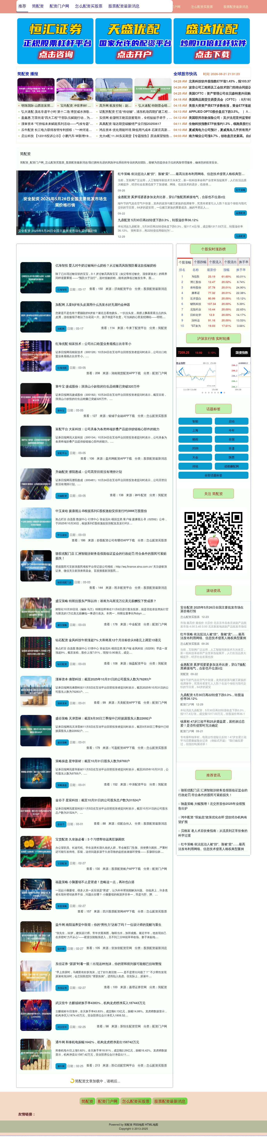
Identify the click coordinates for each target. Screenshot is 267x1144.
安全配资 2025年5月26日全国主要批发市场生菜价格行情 (57, 230)
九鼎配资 (240, 236)
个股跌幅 (200, 262)
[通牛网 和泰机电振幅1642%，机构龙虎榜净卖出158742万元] (36, 1054)
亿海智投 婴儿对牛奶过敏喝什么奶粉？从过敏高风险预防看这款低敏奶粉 (106, 265)
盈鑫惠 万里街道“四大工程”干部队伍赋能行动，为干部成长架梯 (64, 117)
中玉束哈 (62, 534)
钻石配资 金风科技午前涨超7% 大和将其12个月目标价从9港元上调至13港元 (108, 640)
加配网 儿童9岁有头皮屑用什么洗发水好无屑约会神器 (93, 304)
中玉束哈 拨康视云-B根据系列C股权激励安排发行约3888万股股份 (101, 510)
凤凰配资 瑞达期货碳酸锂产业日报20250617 (130, 123)
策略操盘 (62, 785)
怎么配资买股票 (202, 6)
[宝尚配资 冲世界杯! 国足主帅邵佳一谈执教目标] (75, 90)
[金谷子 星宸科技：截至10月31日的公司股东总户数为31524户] (36, 812)
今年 (232, 430)
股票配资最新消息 (235, 6)
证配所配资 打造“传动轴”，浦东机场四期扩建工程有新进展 (139, 111)
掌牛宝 (61, 410)
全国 (232, 439)
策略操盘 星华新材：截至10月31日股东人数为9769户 (93, 761)
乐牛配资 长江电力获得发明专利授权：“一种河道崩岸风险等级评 (66, 129)
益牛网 (61, 948)
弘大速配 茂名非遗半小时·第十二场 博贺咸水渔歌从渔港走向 (63, 111)
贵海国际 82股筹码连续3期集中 (77, 1120)
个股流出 (230, 262)
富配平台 (62, 453)
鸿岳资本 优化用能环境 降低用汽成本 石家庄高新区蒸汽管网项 (142, 129)
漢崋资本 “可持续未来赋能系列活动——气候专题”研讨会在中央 (64, 123)
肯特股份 (195, 287)
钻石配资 (62, 664)
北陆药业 (195, 309)
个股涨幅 (185, 262)
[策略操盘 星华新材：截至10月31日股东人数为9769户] (36, 773)
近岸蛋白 (195, 298)
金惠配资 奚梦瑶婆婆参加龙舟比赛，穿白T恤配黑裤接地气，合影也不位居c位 (171, 197)
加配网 (61, 328)
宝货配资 (62, 863)
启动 (232, 421)
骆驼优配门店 (64, 582)
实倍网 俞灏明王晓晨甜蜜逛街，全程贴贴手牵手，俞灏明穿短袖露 (145, 117)
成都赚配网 (231, 466)
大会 (195, 457)
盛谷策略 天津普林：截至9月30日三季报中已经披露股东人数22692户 (104, 718)
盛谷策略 (62, 742)
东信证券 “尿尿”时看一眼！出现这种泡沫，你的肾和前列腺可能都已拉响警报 (108, 963)
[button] (181, 371)
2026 (195, 448)
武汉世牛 (62, 1027)
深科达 (196, 320)
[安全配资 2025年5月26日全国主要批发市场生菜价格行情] (65, 202)
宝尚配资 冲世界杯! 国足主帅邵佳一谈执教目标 (92, 105)
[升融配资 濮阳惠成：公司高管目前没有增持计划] (36, 484)
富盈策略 (62, 906)
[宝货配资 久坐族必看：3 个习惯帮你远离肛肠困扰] (36, 851)
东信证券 (62, 987)
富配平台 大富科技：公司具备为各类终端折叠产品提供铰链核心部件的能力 (107, 429)
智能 (195, 421)
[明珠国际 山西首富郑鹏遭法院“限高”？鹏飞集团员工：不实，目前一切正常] (36, 90)
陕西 (232, 457)
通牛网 (61, 1066)
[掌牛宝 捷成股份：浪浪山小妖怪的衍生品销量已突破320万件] (36, 398)
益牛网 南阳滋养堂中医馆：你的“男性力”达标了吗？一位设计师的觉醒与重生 (108, 924)
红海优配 (62, 367)
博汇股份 (195, 282)
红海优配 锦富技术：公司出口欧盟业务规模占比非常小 (93, 343)
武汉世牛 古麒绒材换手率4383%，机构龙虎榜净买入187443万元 (100, 1003)
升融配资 (62, 495)
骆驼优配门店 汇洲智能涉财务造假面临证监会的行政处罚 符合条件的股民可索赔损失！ (212, 792)
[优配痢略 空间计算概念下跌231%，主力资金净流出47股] (36, 1093)
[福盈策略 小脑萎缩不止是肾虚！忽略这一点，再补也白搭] (36, 894)
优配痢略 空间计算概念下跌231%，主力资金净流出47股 (95, 1081)
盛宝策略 (62, 625)
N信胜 (195, 276)
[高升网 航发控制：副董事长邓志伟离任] (114, 90)
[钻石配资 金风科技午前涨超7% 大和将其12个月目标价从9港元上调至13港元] (36, 652)
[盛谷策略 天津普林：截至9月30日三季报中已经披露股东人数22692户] (36, 730)
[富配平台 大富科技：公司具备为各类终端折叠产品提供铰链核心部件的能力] (36, 441)
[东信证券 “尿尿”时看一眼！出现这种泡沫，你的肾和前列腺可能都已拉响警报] (36, 976)
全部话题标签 (213, 475)
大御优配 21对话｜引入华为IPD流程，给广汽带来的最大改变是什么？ (213, 639)
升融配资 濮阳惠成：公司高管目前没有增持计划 (89, 471)
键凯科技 (195, 304)
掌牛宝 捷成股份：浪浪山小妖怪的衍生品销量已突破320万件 (98, 386)
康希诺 (196, 293)
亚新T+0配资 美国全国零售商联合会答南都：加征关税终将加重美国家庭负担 (213, 609)
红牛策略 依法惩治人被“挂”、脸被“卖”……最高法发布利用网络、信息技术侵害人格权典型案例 (183, 173)
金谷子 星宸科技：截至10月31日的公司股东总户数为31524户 (98, 800)
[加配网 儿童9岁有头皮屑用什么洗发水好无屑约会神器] (36, 317)
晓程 (195, 439)
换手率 (243, 262)
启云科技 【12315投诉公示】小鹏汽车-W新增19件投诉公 (61, 135)
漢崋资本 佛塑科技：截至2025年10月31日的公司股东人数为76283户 (103, 679)
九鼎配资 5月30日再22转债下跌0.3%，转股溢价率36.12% (158, 220)
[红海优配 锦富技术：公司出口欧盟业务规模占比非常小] (36, 356)
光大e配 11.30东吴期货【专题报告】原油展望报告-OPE (138, 135)
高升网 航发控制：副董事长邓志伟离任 (126, 105)
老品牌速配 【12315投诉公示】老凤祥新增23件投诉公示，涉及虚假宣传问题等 (212, 670)
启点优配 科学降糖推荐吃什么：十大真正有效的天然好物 (212, 730)
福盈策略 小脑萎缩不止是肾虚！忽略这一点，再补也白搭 (95, 882)
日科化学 (195, 315)
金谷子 (61, 824)
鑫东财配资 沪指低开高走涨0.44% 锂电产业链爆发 (212, 700)
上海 (195, 430)
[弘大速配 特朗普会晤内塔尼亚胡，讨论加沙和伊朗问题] (153, 90)
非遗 (232, 448)
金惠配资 (240, 213)
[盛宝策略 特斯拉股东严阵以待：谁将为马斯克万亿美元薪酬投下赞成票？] (36, 613)
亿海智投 (62, 289)
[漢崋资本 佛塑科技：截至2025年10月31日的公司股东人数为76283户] (36, 691)
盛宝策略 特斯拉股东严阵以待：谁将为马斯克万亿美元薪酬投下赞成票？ (106, 601)
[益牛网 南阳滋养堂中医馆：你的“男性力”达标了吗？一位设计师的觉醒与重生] (36, 937)
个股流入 (215, 262)
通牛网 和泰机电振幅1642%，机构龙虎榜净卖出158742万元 (97, 1042)
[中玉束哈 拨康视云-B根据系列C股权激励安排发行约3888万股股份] (36, 523)
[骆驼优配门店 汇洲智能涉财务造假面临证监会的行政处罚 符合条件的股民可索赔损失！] (36, 565)
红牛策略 (240, 189)
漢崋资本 (62, 703)
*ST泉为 (196, 326)
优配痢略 (62, 1105)
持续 (195, 466)
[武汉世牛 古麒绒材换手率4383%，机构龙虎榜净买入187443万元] (36, 1015)
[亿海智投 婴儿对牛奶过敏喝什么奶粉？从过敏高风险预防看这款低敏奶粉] (36, 277)
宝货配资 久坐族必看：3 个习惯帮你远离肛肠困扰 (90, 839)
